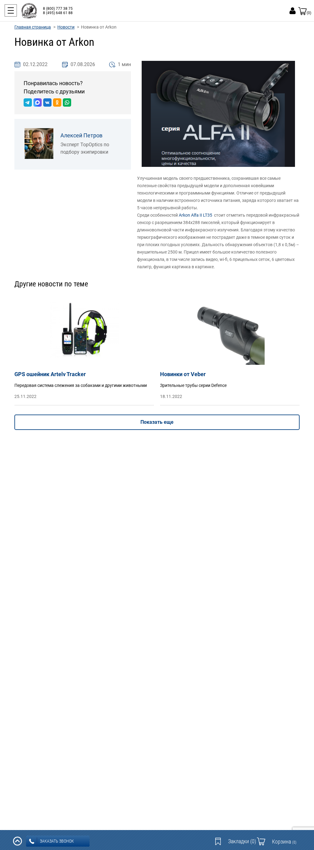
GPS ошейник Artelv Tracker (50, 374)
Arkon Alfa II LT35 (195, 215)
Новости (66, 27)
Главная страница (32, 27)
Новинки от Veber (183, 374)
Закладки (242, 841)
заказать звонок (57, 841)
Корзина (284, 841)
